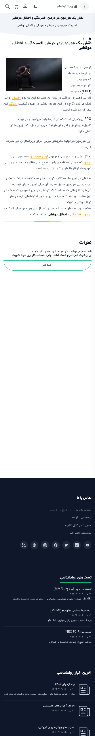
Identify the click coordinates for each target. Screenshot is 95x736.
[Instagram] (45, 545)
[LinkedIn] (77, 545)
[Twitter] (66, 545)
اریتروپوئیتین (39, 156)
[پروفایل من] (25, 6)
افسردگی (76, 214)
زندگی (13, 104)
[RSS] (24, 545)
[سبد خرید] (16, 6)
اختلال (16, 98)
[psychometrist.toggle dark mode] (35, 6)
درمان (87, 162)
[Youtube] (87, 545)
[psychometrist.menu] (85, 6)
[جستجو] (7, 6)
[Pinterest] (34, 545)
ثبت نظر (46, 265)
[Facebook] (56, 545)
